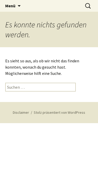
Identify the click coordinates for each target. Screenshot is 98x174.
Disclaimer (21, 112)
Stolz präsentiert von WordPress (59, 112)
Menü (10, 5)
